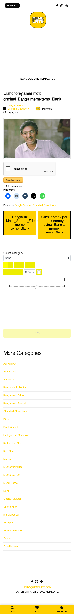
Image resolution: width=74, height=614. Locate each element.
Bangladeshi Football (15, 403)
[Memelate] (37, 28)
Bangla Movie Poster (14, 387)
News (6, 490)
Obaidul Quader (12, 498)
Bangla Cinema (15, 105)
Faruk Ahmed (10, 427)
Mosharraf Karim (12, 467)
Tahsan (7, 538)
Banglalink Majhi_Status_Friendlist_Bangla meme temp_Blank (31, 223)
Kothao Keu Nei (12, 443)
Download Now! (13, 180)
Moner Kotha (10, 482)
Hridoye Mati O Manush (16, 435)
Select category (13, 253)
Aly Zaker (8, 379)
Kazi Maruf (9, 451)
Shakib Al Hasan (12, 530)
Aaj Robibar (9, 363)
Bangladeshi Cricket (14, 395)
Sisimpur (8, 522)
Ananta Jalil (9, 371)
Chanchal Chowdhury (18, 108)
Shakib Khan (10, 506)
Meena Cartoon (11, 475)
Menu (13, 5)
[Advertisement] (37, 53)
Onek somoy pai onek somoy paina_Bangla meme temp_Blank (54, 224)
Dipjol (6, 419)
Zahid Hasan (10, 546)
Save (38, 333)
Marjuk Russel (11, 514)
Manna (7, 459)
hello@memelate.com (37, 587)
